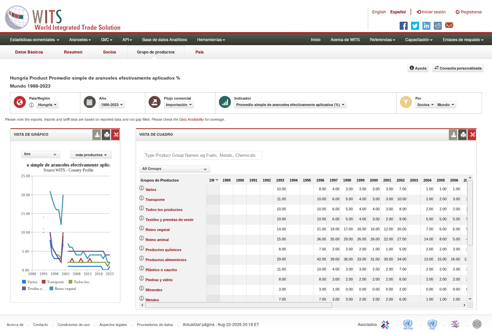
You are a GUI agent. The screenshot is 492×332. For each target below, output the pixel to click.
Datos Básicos (29, 52)
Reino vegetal (158, 230)
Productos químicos (163, 250)
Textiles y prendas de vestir (169, 220)
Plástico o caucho (161, 270)
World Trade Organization (455, 323)
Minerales (154, 290)
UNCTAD (409, 323)
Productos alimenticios (166, 260)
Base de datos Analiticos (164, 39)
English (379, 11)
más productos (89, 154)
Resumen (73, 52)
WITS (67, 16)
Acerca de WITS (345, 39)
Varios (151, 190)
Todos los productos (164, 210)
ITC (386, 323)
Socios (109, 52)
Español (398, 12)
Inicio (316, 39)
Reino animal (157, 240)
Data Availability (192, 119)
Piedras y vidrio (159, 280)
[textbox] (203, 155)
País (199, 52)
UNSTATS (432, 323)
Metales (152, 300)
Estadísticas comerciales (33, 39)
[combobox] (40, 154)
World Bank (478, 323)
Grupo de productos (156, 52)
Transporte (155, 200)
